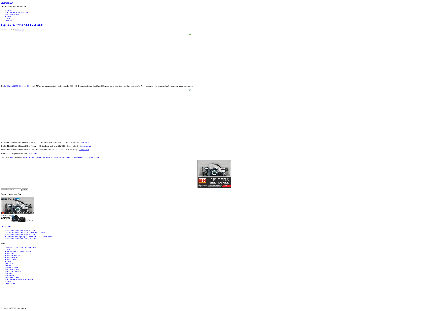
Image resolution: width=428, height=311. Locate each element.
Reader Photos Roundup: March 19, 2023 (20, 235)
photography (66, 157)
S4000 (29, 86)
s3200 (91, 157)
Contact (8, 261)
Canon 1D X (9, 253)
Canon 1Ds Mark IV (12, 255)
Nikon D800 (9, 275)
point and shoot (77, 157)
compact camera (35, 157)
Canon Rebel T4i (11, 259)
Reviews (8, 281)
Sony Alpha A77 (11, 283)
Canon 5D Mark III (12, 257)
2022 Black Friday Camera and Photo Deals (20, 247)
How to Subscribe (11, 267)
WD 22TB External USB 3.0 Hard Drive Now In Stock (25, 233)
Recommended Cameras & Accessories (19, 279)
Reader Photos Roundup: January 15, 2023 (20, 239)
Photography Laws (12, 277)
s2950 (86, 157)
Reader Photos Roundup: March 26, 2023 (20, 231)
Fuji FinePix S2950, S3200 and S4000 (22, 25)
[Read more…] (34, 153)
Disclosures (9, 263)
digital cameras (47, 157)
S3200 (21, 86)
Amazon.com (84, 142)
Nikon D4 (8, 273)
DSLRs (8, 265)
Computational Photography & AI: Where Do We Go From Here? (28, 237)
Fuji (11, 157)
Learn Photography (12, 269)
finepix (55, 157)
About (7, 249)
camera (25, 157)
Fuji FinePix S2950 (11, 86)
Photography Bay (7, 3)
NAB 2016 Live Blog (13, 271)
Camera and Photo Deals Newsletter (18, 251)
